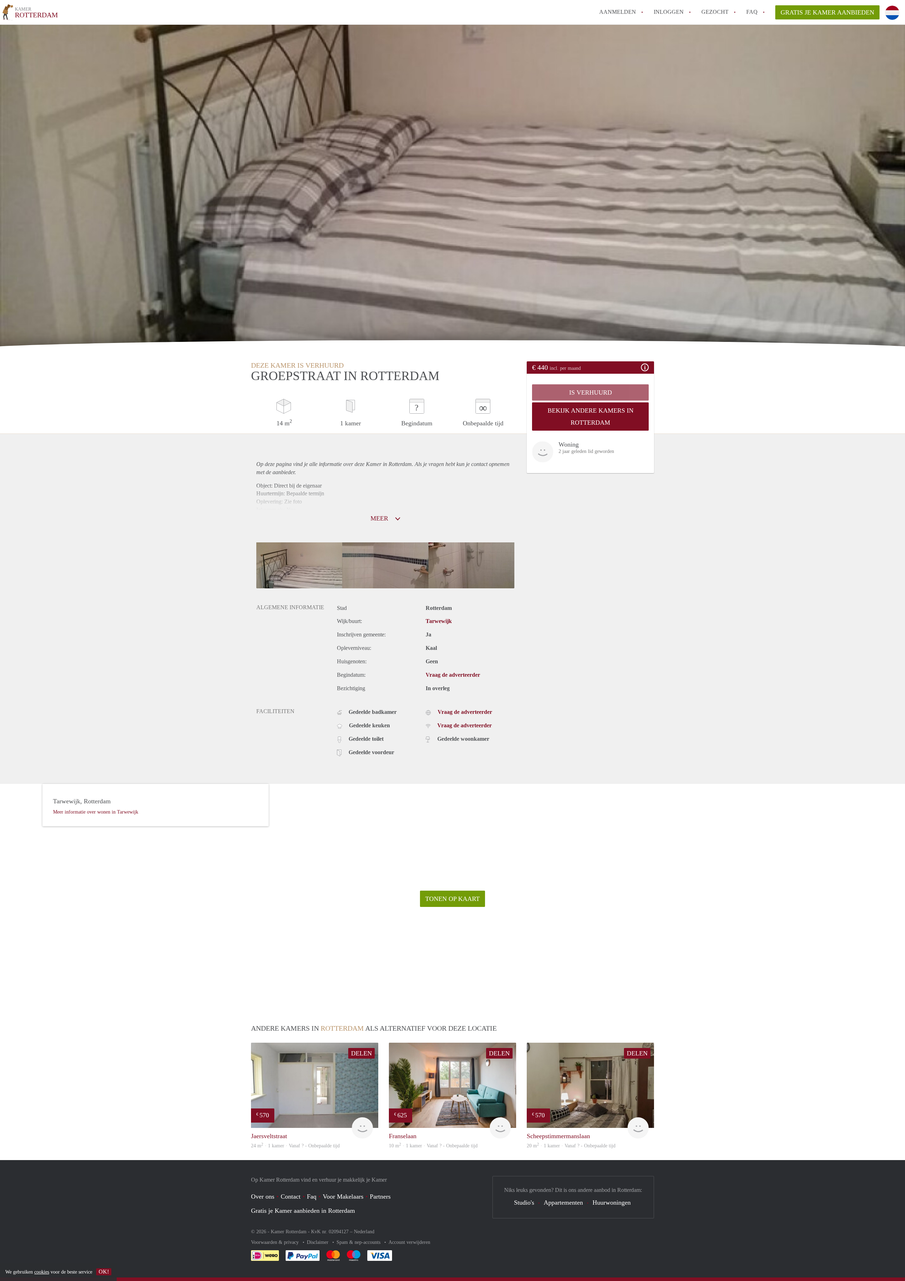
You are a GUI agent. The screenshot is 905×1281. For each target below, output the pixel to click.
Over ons (262, 1196)
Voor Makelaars (343, 1196)
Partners (380, 1196)
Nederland (364, 1231)
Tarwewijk (439, 621)
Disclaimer (318, 1242)
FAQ (752, 12)
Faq (311, 1196)
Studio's (524, 1202)
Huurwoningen (611, 1202)
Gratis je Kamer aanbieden (827, 12)
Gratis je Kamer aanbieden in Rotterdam (303, 1210)
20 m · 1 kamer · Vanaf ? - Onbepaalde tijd (571, 1145)
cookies (41, 1272)
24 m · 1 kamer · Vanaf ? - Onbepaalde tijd (295, 1145)
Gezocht (715, 12)
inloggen (669, 12)
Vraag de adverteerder (453, 675)
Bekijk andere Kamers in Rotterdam (591, 416)
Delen (361, 1053)
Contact (290, 1196)
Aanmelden (617, 12)
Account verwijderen (409, 1242)
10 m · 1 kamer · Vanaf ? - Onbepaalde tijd (433, 1145)
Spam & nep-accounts (359, 1242)
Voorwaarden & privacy (275, 1242)
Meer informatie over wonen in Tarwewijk (95, 812)
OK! (104, 1272)
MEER (380, 518)
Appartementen (563, 1202)
